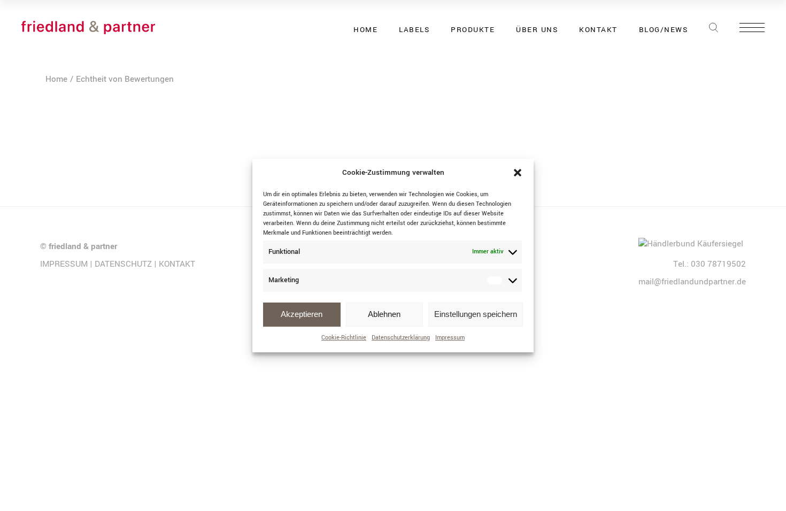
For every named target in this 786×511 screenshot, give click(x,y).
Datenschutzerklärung (401, 338)
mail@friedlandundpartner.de (692, 282)
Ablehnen (384, 314)
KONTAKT (177, 264)
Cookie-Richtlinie (343, 338)
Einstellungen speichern (475, 314)
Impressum (450, 338)
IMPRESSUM (64, 264)
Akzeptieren (301, 314)
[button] (517, 173)
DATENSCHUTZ (123, 264)
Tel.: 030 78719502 (709, 264)
